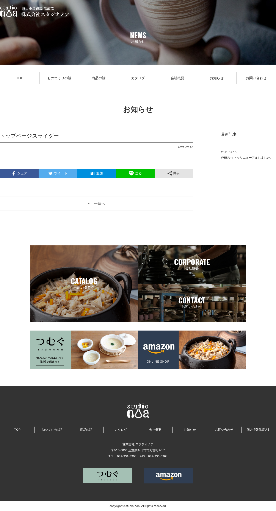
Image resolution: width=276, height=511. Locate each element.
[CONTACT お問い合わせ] (192, 319)
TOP (19, 78)
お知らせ (217, 78)
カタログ (138, 78)
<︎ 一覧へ (96, 204)
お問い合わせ (256, 78)
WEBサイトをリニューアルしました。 (247, 157)
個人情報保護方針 (259, 429)
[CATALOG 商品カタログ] (84, 319)
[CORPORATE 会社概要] (192, 281)
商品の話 (98, 78)
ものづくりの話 (59, 78)
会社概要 (177, 78)
